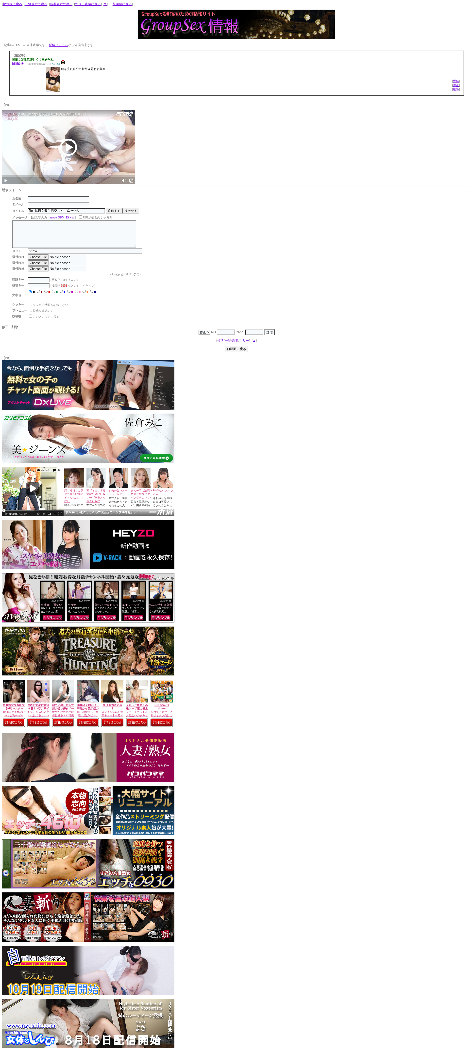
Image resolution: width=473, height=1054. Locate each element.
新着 (235, 340)
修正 (456, 85)
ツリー (244, 340)
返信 (456, 81)
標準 (220, 340)
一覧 (228, 340)
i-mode (53, 217)
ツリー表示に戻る (88, 4)
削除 (456, 89)
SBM (61, 217)
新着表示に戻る (61, 4)
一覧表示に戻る (36, 4)
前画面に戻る (122, 4)
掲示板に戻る (12, 4)
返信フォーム (58, 45)
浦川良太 (18, 64)
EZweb (70, 217)
